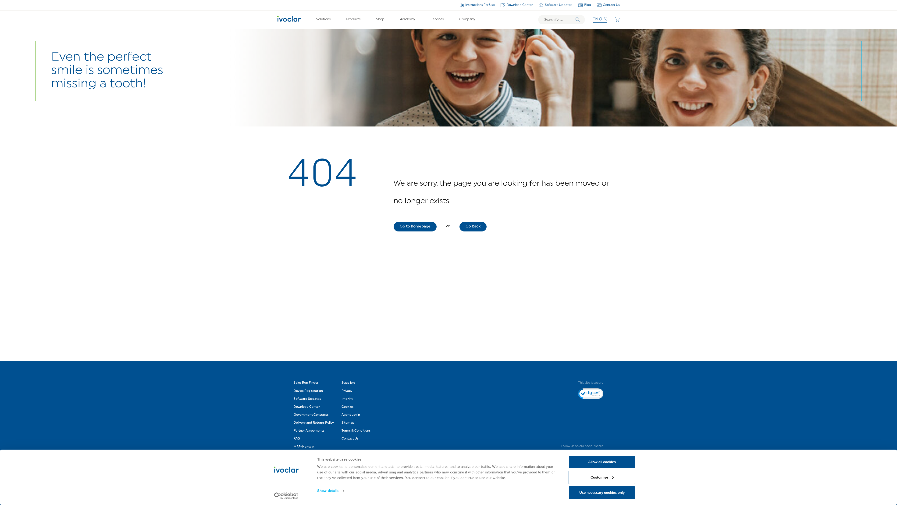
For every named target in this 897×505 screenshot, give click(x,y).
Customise (599, 477)
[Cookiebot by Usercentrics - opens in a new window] (286, 495)
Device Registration (308, 391)
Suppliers (348, 382)
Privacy (347, 391)
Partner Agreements (309, 430)
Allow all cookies (602, 462)
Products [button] (353, 19)
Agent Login (351, 414)
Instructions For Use (480, 5)
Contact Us (611, 5)
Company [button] (467, 19)
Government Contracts (311, 414)
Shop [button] (380, 19)
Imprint (347, 398)
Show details (327, 491)
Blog (587, 5)
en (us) (600, 19)
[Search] (578, 20)
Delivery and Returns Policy (314, 422)
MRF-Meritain (304, 446)
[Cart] (617, 19)
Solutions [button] (323, 19)
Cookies (347, 406)
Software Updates (558, 5)
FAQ (297, 438)
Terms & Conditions (356, 430)
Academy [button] (407, 19)
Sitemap (348, 422)
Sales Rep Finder (306, 382)
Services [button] (437, 19)
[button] (415, 226)
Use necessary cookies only (602, 492)
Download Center (520, 5)
